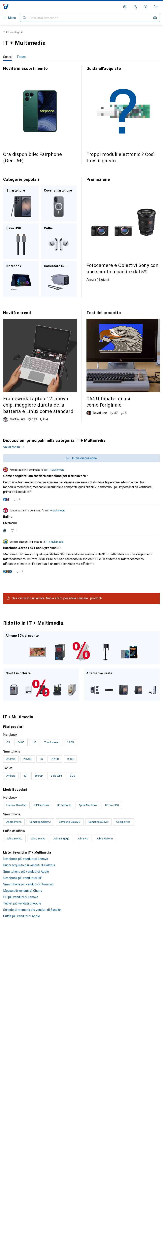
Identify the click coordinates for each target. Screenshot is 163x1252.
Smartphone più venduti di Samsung (28, 884)
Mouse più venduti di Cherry (22, 891)
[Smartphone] (21, 203)
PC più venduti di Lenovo (20, 897)
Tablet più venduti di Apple (22, 903)
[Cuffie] (59, 241)
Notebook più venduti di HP (22, 878)
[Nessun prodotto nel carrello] (156, 7)
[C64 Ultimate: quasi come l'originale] (123, 362)
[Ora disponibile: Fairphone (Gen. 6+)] (40, 115)
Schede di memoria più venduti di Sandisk (32, 910)
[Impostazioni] (125, 7)
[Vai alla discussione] (81, 484)
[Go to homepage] (6, 6)
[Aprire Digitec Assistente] (145, 7)
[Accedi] (135, 7)
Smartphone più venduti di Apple (26, 871)
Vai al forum (11, 447)
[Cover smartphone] (59, 203)
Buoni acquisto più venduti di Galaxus (29, 865)
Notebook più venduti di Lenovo (25, 859)
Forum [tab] (21, 57)
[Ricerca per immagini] (155, 18)
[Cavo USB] (21, 241)
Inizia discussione (84, 458)
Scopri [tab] (7, 57)
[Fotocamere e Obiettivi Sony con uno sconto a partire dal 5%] (123, 229)
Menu (12, 18)
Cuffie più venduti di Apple (21, 916)
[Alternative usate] (122, 685)
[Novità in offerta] (41, 685)
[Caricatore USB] (59, 279)
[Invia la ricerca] (24, 18)
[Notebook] (21, 279)
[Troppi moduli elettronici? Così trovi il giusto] (123, 115)
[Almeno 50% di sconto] (81, 647)
